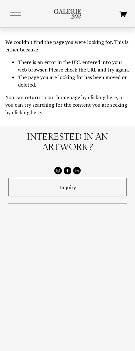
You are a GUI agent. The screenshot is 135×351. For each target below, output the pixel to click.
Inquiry (67, 187)
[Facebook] (67, 170)
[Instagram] (58, 170)
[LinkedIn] (77, 170)
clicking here (102, 97)
